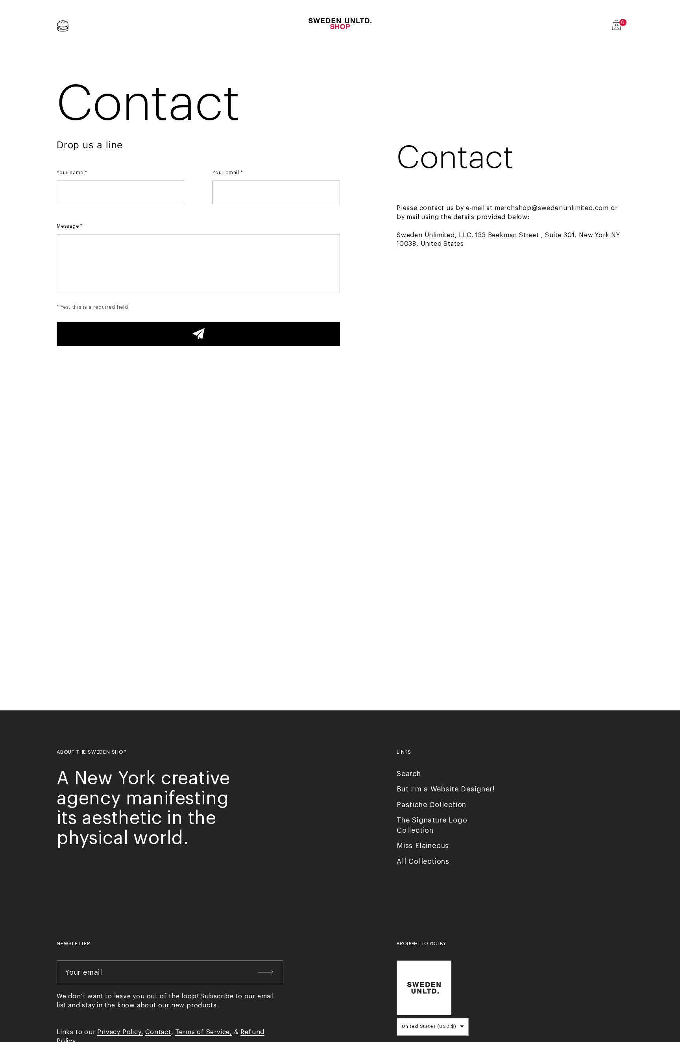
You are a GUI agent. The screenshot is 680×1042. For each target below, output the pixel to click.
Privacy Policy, (120, 1032)
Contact (158, 1032)
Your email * (228, 172)
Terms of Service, (203, 1032)
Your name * (72, 172)
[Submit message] (198, 334)
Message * (70, 226)
